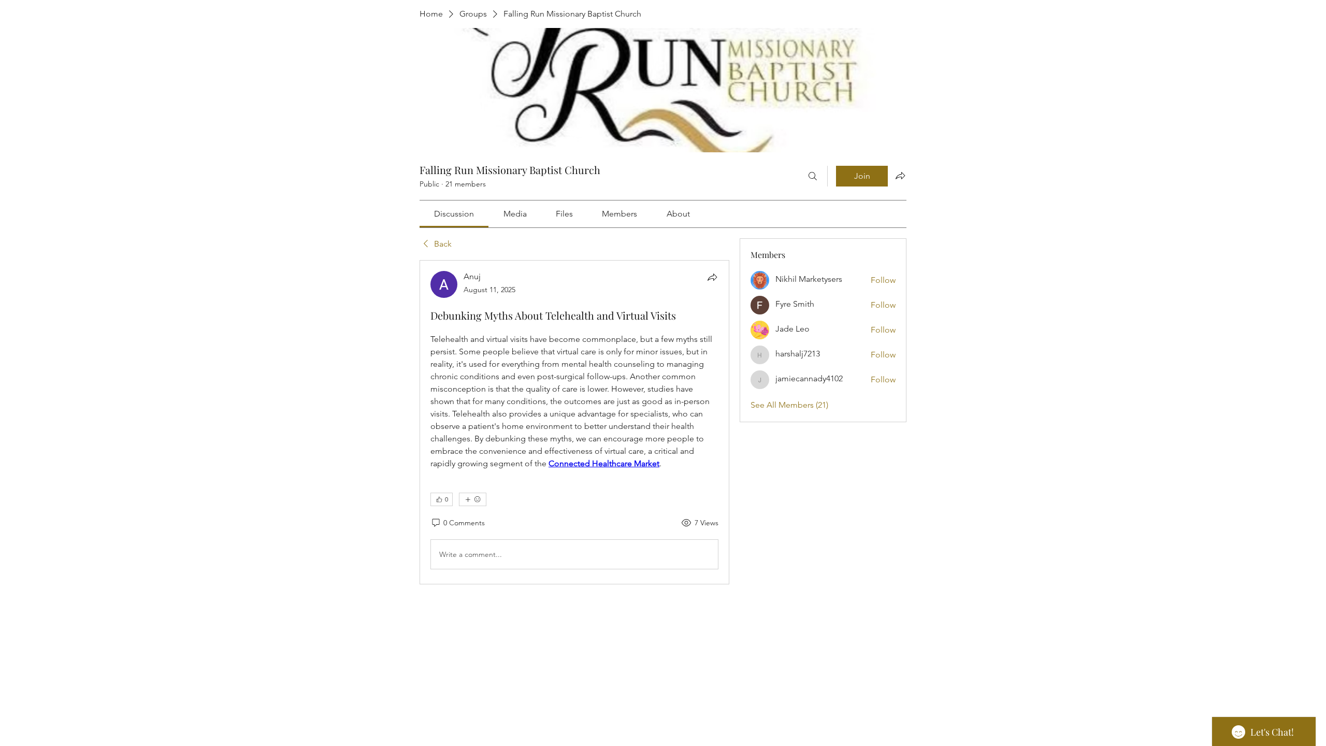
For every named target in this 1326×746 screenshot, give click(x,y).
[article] (574, 422)
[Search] (812, 176)
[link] (454, 214)
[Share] (712, 277)
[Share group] (900, 175)
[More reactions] (472, 499)
